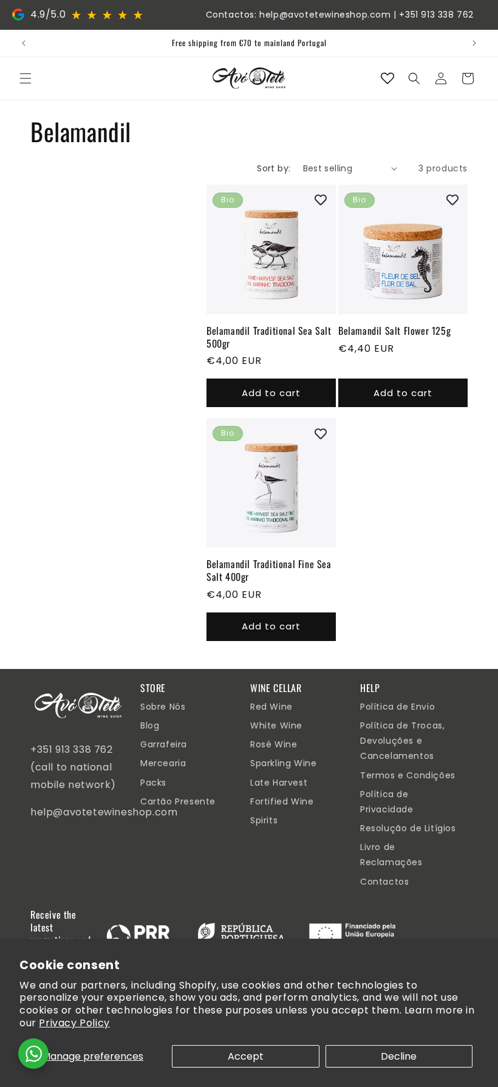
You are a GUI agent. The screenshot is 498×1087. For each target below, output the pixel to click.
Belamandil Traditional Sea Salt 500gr (269, 337)
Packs (153, 783)
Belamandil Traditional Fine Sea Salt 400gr (269, 570)
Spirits (264, 820)
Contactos (384, 882)
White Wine (276, 725)
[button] (25, 78)
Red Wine (271, 707)
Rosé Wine (273, 744)
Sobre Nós (162, 707)
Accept (246, 1056)
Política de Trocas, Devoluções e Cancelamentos (402, 740)
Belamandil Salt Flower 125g (394, 330)
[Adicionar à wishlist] (321, 200)
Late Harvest (278, 783)
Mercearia (163, 763)
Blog (149, 725)
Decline (399, 1056)
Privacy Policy (74, 1023)
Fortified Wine (281, 801)
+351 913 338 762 (436, 15)
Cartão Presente (178, 801)
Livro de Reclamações (391, 854)
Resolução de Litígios (408, 828)
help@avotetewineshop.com (325, 15)
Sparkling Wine (283, 763)
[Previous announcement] (23, 43)
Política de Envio (397, 707)
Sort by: (273, 168)
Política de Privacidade (387, 801)
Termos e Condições (407, 775)
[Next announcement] (474, 43)
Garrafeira (163, 744)
